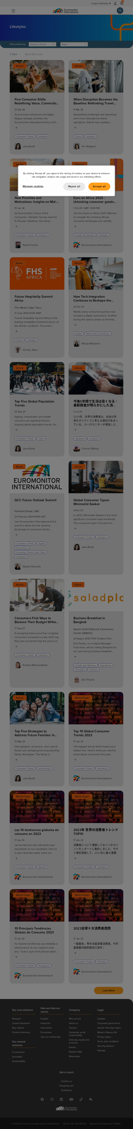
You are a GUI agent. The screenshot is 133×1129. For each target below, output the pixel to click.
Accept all (99, 186)
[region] (66, 180)
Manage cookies (33, 186)
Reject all (74, 186)
